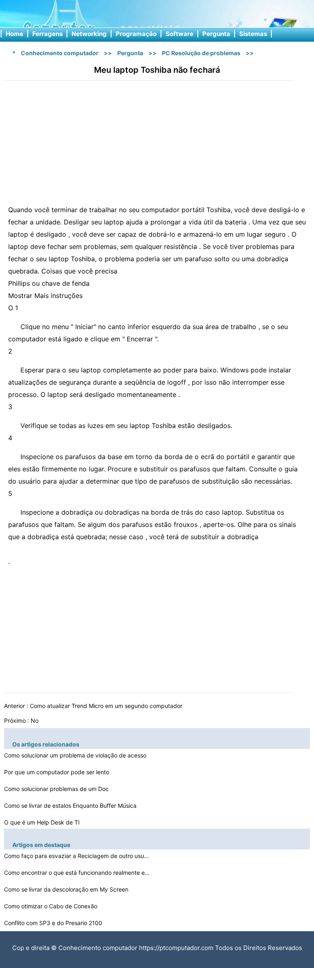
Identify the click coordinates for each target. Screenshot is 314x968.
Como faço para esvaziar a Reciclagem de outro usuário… (77, 855)
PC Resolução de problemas (201, 52)
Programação (136, 34)
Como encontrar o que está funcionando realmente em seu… (77, 872)
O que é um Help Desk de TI (42, 822)
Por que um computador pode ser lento (57, 772)
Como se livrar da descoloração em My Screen (67, 889)
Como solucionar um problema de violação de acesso (76, 755)
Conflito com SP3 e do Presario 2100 (54, 922)
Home (14, 34)
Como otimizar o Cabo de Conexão (51, 906)
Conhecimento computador (60, 52)
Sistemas (253, 34)
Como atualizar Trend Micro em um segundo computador (107, 705)
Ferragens (47, 34)
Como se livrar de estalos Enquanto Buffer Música (71, 805)
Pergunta (216, 34)
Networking (89, 34)
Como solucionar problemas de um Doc (57, 788)
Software (179, 34)
